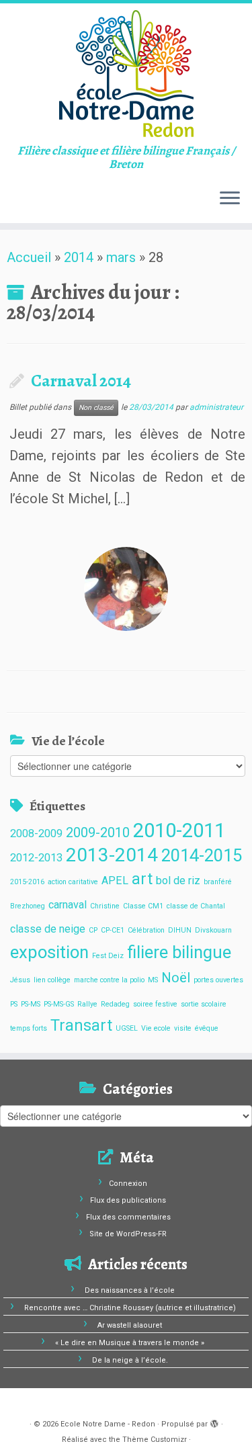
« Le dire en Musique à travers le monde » (129, 1342)
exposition (49, 952)
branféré (218, 881)
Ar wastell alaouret (129, 1325)
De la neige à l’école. (130, 1360)
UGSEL (127, 1028)
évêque (206, 1028)
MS (153, 980)
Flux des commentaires (128, 1217)
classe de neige (47, 929)
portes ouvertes (218, 980)
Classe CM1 (143, 906)
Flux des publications (128, 1200)
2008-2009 (36, 833)
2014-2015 (201, 855)
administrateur (216, 407)
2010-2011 (179, 830)
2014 (78, 257)
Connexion (128, 1183)
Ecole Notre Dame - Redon (107, 1424)
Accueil (29, 257)
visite (183, 1028)
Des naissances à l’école (130, 1290)
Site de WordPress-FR (128, 1234)
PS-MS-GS (59, 1004)
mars (121, 257)
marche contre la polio (109, 980)
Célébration (146, 930)
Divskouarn (213, 930)
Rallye (87, 1004)
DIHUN (180, 930)
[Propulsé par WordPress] (214, 1421)
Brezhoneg (27, 906)
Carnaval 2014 (81, 380)
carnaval (67, 904)
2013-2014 (112, 855)
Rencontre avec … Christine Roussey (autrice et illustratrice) (130, 1307)
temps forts (28, 1028)
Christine (105, 906)
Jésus (20, 980)
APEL (114, 880)
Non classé (96, 407)
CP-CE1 (112, 930)
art (142, 879)
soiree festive (155, 1004)
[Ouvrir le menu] (230, 199)
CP (93, 930)
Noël (175, 978)
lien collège (52, 980)
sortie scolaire (203, 1004)
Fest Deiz (108, 955)
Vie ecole (156, 1028)
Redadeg (115, 1004)
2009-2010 (98, 832)
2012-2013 (36, 857)
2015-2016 (27, 881)
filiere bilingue (179, 952)
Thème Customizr (154, 1439)
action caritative (73, 881)
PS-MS (30, 1004)
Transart (81, 1026)
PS (13, 1004)
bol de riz (178, 880)
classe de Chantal (196, 906)
